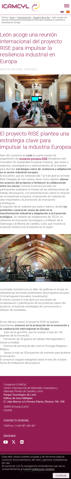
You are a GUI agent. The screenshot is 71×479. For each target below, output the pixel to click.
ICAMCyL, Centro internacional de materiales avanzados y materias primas (21, 7)
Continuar (61, 475)
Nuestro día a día (41, 17)
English (62, 12)
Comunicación (24, 17)
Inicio (12, 17)
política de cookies (43, 469)
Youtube (5, 442)
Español (68, 12)
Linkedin (21, 442)
